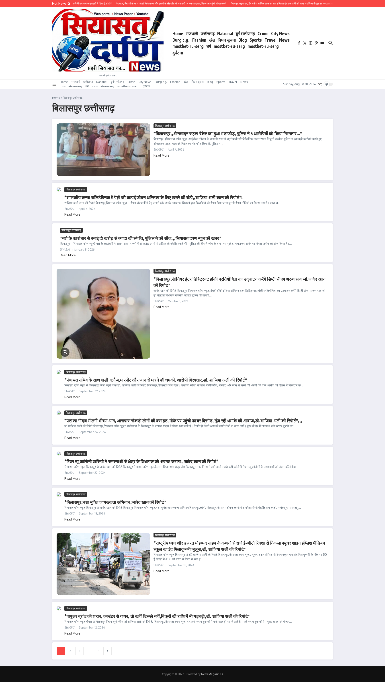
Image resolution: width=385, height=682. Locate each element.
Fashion (199, 40)
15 (98, 651)
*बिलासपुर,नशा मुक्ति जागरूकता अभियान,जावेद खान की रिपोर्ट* (115, 502)
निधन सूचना (227, 40)
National (225, 33)
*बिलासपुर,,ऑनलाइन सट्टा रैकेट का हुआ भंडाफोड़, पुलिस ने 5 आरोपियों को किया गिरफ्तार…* (228, 133)
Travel (270, 40)
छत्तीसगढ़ (208, 33)
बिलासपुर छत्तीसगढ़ (165, 125)
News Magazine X (212, 674)
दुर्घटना (177, 52)
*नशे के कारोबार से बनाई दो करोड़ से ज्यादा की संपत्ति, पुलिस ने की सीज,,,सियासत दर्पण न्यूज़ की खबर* (140, 238)
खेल (212, 40)
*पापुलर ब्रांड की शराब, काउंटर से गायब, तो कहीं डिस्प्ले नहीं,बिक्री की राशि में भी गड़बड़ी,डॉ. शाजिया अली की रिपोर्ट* (157, 616)
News (284, 40)
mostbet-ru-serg (188, 46)
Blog (242, 40)
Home (177, 33)
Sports (256, 40)
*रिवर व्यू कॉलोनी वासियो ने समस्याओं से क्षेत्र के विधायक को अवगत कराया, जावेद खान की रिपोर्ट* (141, 461)
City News (280, 33)
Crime (263, 33)
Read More (161, 155)
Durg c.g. (181, 40)
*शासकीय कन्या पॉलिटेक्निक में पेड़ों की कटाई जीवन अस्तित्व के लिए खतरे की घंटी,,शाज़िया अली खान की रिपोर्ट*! (153, 197)
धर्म (208, 46)
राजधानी (192, 33)
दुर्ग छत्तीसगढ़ (245, 33)
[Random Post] (320, 84)
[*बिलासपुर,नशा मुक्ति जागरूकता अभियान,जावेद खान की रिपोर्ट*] (59, 495)
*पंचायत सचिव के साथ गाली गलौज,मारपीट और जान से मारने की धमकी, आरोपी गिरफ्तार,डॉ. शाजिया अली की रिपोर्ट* (155, 379)
